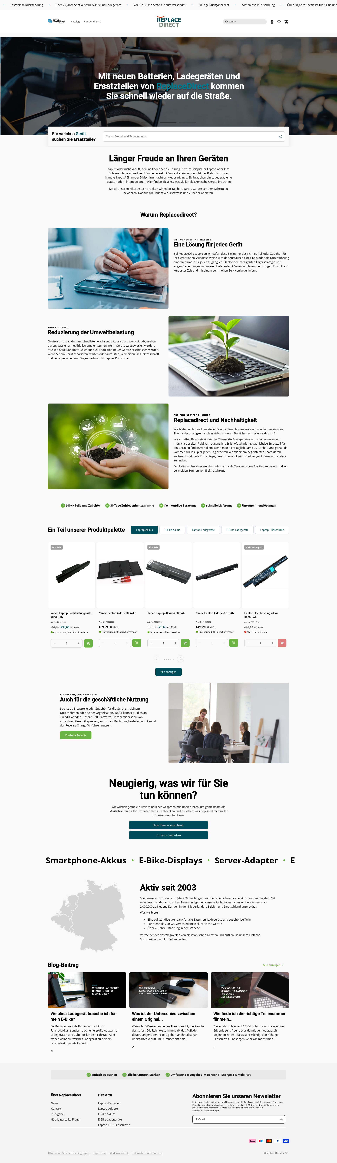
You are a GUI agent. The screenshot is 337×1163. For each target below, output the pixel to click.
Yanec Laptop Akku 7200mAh (117, 613)
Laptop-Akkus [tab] (144, 529)
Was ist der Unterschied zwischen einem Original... (163, 1016)
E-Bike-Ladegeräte (110, 1119)
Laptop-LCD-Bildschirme (114, 1125)
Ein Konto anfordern (168, 835)
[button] (245, 21)
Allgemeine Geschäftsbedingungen (68, 1153)
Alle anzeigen (168, 671)
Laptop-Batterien (109, 1103)
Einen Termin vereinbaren (168, 825)
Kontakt (56, 1109)
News (54, 1103)
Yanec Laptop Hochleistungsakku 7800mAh (71, 615)
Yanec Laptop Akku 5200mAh (166, 613)
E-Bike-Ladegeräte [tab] (237, 529)
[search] (194, 136)
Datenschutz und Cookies (147, 1153)
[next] (180, 658)
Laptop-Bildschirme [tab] (272, 529)
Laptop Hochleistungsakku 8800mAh (261, 615)
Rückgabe (57, 1114)
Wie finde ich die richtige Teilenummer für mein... (249, 1016)
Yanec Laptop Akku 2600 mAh (215, 613)
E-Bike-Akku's (106, 1114)
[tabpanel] (168, 609)
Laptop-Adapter (108, 1109)
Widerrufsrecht (119, 1153)
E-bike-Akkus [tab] (172, 529)
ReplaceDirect (274, 1153)
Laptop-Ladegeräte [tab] (203, 529)
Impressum (100, 1153)
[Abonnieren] (281, 1119)
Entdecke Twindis (75, 735)
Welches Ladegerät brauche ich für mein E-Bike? (83, 1016)
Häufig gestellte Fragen (66, 1119)
